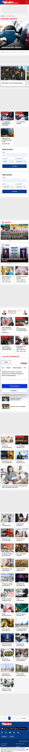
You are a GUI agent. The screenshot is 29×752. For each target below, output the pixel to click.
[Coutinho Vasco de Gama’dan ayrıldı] (5, 399)
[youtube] (10, 732)
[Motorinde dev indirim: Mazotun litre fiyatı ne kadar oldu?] (14, 35)
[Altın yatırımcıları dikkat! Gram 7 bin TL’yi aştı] (14, 254)
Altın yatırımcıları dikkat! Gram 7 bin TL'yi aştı (13, 260)
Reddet (6, 362)
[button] (1, 36)
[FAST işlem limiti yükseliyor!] (21, 340)
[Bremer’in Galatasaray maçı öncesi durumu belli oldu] (5, 406)
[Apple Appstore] (5, 728)
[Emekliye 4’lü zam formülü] (21, 270)
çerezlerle (20, 750)
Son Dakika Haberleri (4, 744)
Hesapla (14, 166)
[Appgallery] (23, 728)
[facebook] (2, 732)
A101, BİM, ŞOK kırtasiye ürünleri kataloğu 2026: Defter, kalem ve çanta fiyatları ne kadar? (14, 237)
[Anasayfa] (26, 2)
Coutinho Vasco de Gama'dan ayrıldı (15, 399)
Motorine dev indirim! (11, 47)
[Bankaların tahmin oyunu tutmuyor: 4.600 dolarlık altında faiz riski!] (15, 52)
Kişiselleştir (13, 390)
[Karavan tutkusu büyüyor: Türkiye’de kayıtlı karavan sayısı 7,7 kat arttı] (18, 52)
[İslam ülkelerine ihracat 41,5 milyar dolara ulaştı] (7, 321)
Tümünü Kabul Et (14, 386)
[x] (6, 732)
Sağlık (18, 746)
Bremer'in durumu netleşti (17, 406)
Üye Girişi (4, 736)
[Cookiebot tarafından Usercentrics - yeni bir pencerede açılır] (20, 363)
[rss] (18, 732)
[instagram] (14, 732)
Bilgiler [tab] (8, 367)
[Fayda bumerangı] (4, 312)
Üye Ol (11, 736)
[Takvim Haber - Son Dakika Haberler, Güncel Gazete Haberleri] (9, 2)
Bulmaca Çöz (20, 743)
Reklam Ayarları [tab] (17, 367)
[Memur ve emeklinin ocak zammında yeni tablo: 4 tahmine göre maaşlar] (21, 52)
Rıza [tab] (3, 367)
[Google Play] (14, 728)
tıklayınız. (10, 751)
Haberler (3, 16)
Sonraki (23, 718)
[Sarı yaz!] (25, 312)
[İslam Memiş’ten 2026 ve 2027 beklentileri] (7, 270)
